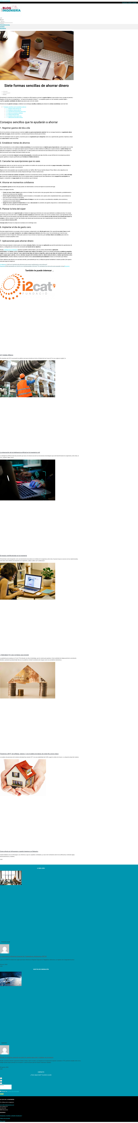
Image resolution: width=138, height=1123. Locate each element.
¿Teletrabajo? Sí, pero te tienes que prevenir (14, 655)
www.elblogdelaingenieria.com (7, 1105)
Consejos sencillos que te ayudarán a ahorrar (15, 107)
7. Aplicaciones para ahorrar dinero (15, 117)
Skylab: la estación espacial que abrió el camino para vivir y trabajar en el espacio (26, 1057)
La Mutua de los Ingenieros (10, 249)
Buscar (2, 19)
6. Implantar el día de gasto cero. (15, 115)
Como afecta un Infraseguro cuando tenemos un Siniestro (19, 851)
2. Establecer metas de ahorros (14, 110)
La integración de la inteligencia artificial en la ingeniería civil (20, 452)
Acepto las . (10, 1091)
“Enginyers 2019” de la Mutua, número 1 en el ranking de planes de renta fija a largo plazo (29, 754)
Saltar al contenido (5, 1)
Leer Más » (3, 962)
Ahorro (4, 94)
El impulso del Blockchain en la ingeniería (13, 555)
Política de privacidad (5, 1118)
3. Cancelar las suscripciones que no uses (17, 111)
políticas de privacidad (13, 1091)
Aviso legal (2, 1121)
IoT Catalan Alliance (6, 355)
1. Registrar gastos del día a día (14, 108)
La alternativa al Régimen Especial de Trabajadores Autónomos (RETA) (23, 956)
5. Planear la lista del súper (13, 114)
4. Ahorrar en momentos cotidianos (15, 113)
